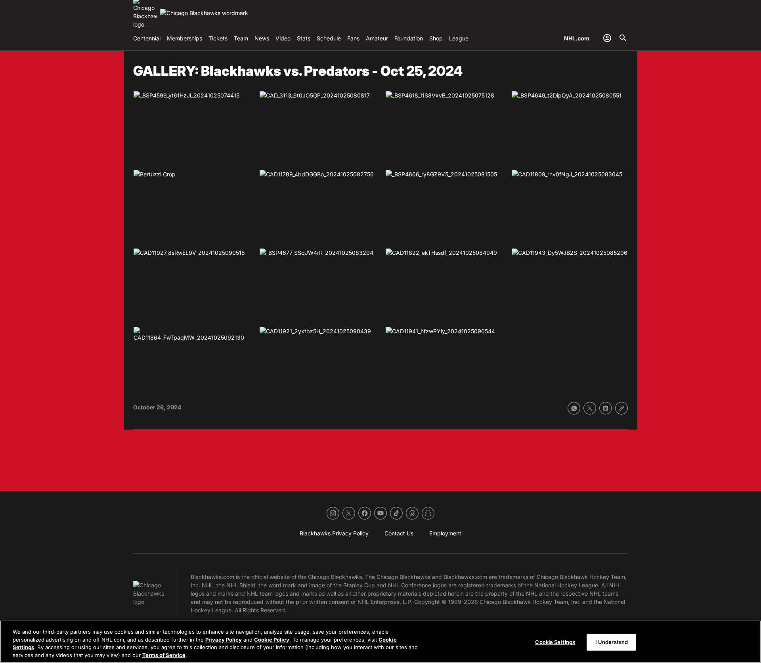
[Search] (623, 38)
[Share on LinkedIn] (605, 408)
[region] (380, 641)
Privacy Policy (223, 639)
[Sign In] (607, 38)
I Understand (611, 642)
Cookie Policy (271, 639)
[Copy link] (621, 408)
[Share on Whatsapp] (574, 408)
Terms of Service (163, 655)
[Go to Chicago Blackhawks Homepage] (204, 13)
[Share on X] (589, 408)
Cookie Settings (555, 642)
